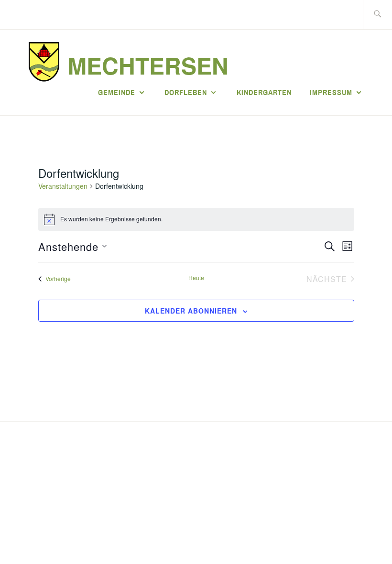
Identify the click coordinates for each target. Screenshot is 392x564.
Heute (196, 278)
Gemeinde (116, 92)
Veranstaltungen (62, 186)
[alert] (196, 219)
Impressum (331, 92)
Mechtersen (148, 65)
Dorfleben (185, 92)
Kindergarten (264, 92)
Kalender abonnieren (191, 310)
